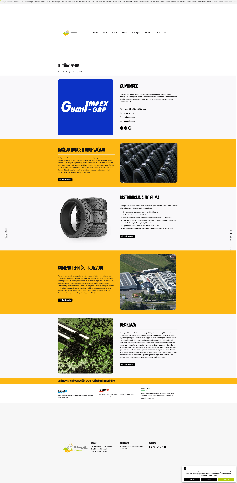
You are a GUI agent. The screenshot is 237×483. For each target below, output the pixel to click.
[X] (154, 447)
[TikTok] (161, 447)
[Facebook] (121, 128)
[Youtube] (165, 447)
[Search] (165, 32)
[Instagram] (125, 128)
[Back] (6, 67)
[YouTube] (129, 128)
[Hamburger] (171, 32)
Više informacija (66, 180)
